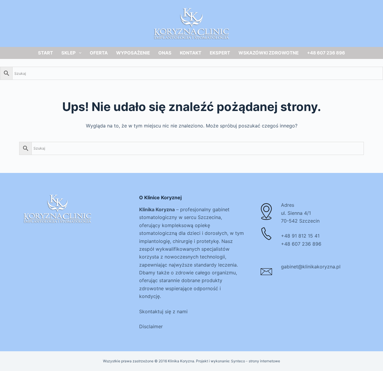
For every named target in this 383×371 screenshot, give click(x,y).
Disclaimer (151, 326)
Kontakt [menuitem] (190, 53)
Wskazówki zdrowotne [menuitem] (268, 53)
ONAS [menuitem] (164, 53)
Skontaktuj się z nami (163, 311)
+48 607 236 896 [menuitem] (326, 53)
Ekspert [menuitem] (220, 53)
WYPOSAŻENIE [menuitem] (133, 53)
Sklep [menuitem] (68, 53)
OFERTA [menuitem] (99, 53)
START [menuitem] (45, 53)
